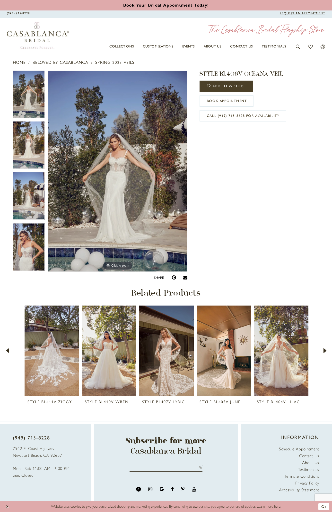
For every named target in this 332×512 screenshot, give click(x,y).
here (277, 506)
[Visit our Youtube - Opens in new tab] (194, 489)
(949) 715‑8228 (31, 438)
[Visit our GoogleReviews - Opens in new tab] (162, 489)
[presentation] (52, 351)
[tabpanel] (28, 96)
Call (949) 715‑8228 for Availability (243, 116)
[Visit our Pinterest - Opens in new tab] (182, 489)
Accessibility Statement (299, 489)
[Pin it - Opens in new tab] (174, 278)
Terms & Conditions (301, 476)
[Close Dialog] (7, 506)
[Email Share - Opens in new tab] (185, 277)
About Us (310, 462)
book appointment (227, 101)
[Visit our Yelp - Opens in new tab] (138, 489)
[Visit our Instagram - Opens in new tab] (150, 489)
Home (19, 62)
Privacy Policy (307, 483)
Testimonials (308, 469)
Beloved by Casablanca (60, 62)
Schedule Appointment (299, 449)
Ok (324, 506)
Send (199, 467)
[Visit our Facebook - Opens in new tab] (172, 489)
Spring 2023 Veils (114, 62)
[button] (298, 46)
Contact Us (309, 455)
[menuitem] (122, 46)
